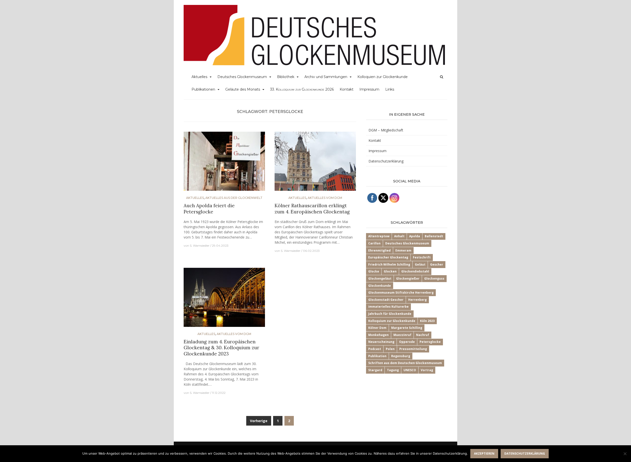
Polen (390, 349)
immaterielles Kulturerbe (388, 306)
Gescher (436, 264)
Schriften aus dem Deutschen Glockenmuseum (405, 363)
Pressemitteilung (413, 349)
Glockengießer (408, 278)
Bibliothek (285, 77)
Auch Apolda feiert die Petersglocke (209, 209)
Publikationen (203, 89)
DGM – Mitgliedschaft (385, 130)
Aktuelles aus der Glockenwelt (234, 198)
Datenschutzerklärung (385, 161)
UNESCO (409, 370)
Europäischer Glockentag (388, 257)
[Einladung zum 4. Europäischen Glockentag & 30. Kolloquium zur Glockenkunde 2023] (224, 299)
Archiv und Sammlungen (325, 77)
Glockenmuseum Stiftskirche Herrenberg (401, 292)
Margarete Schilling (406, 328)
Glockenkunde (379, 286)
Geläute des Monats (242, 89)
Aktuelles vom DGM (325, 198)
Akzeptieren (484, 453)
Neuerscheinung (381, 342)
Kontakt (346, 89)
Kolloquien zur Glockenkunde (382, 77)
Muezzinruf (402, 335)
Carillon (374, 243)
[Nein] (624, 453)
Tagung (393, 370)
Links (389, 89)
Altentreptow (378, 236)
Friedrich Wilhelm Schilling (389, 264)
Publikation (377, 356)
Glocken (390, 271)
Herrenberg (417, 300)
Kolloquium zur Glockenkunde (391, 321)
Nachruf (422, 335)
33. (302, 89)
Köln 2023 (427, 321)
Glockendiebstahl (415, 271)
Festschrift (422, 257)
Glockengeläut (379, 278)
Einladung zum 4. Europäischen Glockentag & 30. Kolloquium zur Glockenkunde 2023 (221, 348)
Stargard (375, 370)
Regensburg (400, 356)
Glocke (373, 271)
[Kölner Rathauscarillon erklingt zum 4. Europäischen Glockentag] (315, 163)
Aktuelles (199, 77)
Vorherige (258, 420)
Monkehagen (378, 335)
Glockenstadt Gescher (385, 300)
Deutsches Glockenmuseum (242, 77)
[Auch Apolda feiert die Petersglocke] (224, 163)
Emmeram (403, 250)
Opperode (407, 342)
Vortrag (427, 370)
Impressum (369, 89)
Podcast (374, 349)
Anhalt (399, 236)
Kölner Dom (377, 328)
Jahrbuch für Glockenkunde (389, 314)
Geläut (420, 264)
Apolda (414, 236)
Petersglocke (430, 342)
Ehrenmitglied (379, 250)
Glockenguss (434, 278)
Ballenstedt (434, 236)
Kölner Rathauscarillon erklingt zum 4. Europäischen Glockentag (312, 209)
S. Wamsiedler (200, 245)
